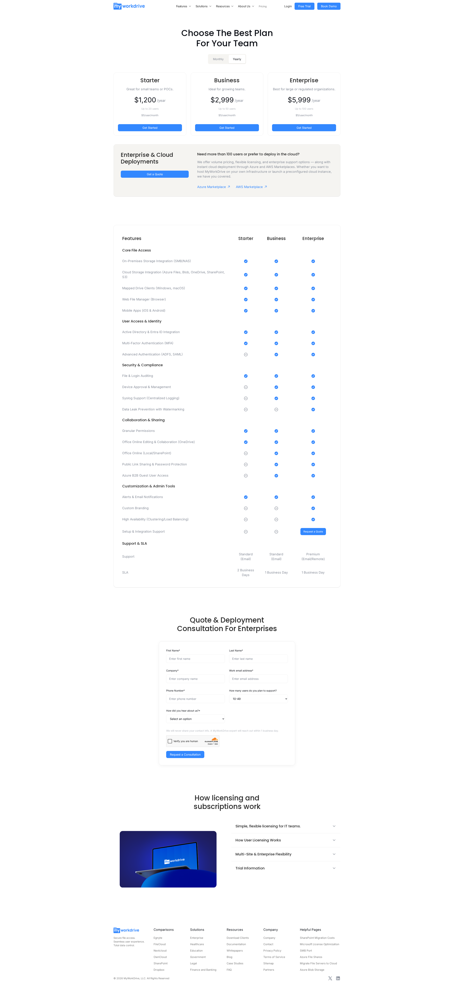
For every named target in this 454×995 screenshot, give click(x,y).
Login (288, 6)
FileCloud (160, 944)
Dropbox (159, 969)
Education (196, 950)
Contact (268, 944)
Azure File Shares (311, 957)
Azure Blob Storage (312, 969)
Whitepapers (235, 950)
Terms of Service (274, 957)
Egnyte (158, 937)
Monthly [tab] (218, 59)
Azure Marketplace (211, 187)
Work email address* (241, 670)
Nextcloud (160, 950)
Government (198, 957)
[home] (129, 6)
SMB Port (306, 950)
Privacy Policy (272, 950)
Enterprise (196, 937)
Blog (229, 957)
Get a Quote (155, 174)
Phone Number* (175, 690)
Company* (172, 670)
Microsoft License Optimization (319, 944)
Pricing (263, 6)
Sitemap (268, 963)
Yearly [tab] (237, 59)
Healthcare (197, 944)
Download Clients (238, 937)
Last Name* (236, 650)
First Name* (173, 650)
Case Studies (235, 963)
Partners (268, 969)
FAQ (229, 969)
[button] (183, 6)
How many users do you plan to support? (253, 690)
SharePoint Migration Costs (317, 937)
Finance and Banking (203, 969)
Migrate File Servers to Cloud (318, 963)
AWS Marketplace (249, 187)
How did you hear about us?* (183, 710)
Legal (193, 963)
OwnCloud (160, 957)
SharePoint (161, 963)
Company (269, 937)
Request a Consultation (185, 754)
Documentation (236, 944)
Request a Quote (313, 531)
